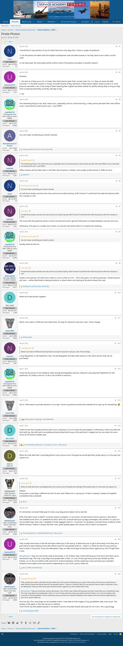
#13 (119, 369)
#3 (119, 99)
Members (51, 21)
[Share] (116, 46)
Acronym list (86, 21)
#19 (119, 539)
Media (39, 21)
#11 (119, 318)
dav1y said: (25, 483)
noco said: (24, 211)
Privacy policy (102, 634)
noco (5, 37)
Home (5, 21)
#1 (119, 46)
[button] (33, 21)
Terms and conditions (87, 634)
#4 (119, 131)
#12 (119, 343)
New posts (5, 26)
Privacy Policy (64, 642)
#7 (119, 206)
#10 (119, 293)
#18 (119, 508)
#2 (119, 72)
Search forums (16, 26)
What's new (26, 21)
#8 (119, 232)
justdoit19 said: (26, 160)
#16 (119, 451)
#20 (119, 574)
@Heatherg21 (25, 556)
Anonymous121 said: (28, 186)
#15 (119, 426)
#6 (119, 181)
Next (10, 41)
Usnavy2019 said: (27, 579)
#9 (119, 263)
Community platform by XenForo (62, 638)
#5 (119, 155)
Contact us (74, 634)
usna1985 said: (26, 348)
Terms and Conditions (78, 642)
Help (110, 634)
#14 (119, 400)
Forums (15, 21)
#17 (119, 478)
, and (37, 149)
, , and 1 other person (45, 445)
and (36, 286)
